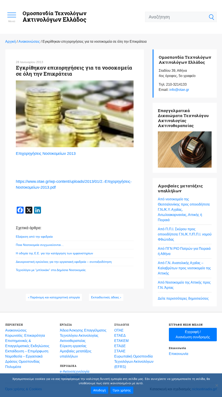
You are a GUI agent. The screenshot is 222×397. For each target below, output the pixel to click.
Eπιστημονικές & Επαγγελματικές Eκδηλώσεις (27, 343)
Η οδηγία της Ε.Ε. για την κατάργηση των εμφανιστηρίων (54, 253)
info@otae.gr (179, 89)
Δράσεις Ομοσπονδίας (22, 361)
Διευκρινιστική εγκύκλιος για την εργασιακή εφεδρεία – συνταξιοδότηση (64, 261)
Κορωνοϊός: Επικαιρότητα (25, 335)
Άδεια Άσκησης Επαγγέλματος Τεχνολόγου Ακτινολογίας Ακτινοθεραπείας (83, 335)
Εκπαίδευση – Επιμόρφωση (26, 351)
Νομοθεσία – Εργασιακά (23, 356)
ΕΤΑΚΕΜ (121, 341)
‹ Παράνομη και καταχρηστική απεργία (54, 297)
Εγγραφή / (193, 334)
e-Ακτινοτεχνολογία (74, 371)
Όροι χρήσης (122, 390)
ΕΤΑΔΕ (120, 346)
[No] (216, 385)
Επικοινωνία (178, 354)
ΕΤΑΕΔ (120, 335)
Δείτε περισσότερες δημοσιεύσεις (183, 298)
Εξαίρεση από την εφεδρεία (34, 236)
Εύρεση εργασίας (73, 346)
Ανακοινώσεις (16, 330)
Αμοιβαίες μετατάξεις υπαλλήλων (75, 353)
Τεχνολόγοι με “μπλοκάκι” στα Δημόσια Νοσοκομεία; (51, 270)
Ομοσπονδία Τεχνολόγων (55, 16)
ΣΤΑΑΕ (120, 351)
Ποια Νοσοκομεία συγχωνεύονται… (40, 245)
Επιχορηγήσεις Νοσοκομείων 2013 (46, 153)
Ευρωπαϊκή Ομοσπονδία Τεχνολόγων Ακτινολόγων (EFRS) (133, 362)
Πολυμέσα (13, 367)
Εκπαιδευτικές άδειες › (106, 297)
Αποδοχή (99, 390)
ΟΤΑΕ (119, 330)
